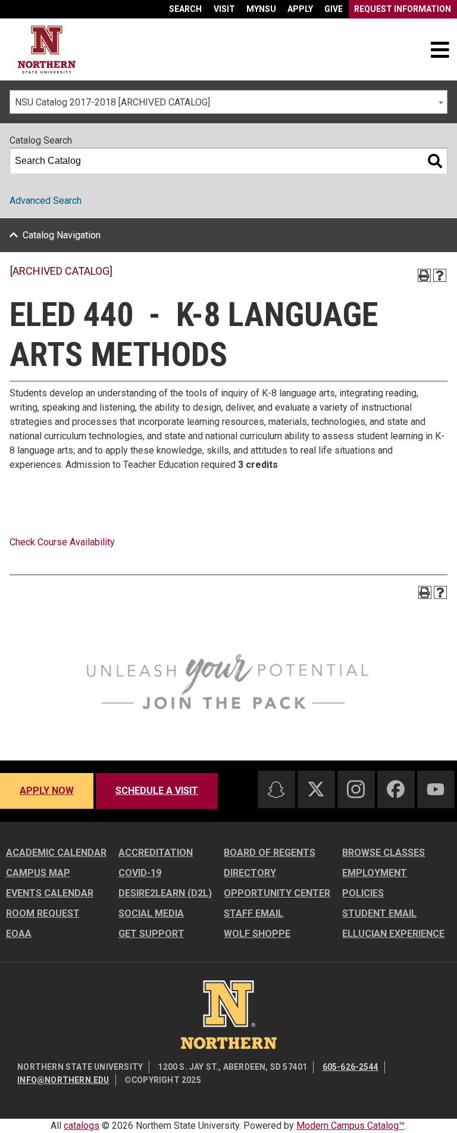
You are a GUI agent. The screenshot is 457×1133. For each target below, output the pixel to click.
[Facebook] (396, 789)
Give (333, 9)
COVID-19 (139, 873)
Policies (363, 893)
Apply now (47, 790)
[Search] (434, 161)
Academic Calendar (56, 852)
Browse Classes (383, 852)
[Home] (46, 49)
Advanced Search (46, 200)
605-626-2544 (350, 1067)
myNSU (261, 9)
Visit (224, 9)
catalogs (81, 1125)
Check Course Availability (62, 542)
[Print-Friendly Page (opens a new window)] (424, 275)
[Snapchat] (276, 790)
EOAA (19, 933)
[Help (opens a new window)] (439, 275)
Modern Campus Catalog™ (350, 1125)
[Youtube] (436, 789)
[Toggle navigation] (439, 49)
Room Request (43, 913)
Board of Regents (269, 852)
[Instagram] (356, 789)
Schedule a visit (156, 790)
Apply (300, 9)
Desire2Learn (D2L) (165, 893)
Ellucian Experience (393, 933)
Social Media (151, 913)
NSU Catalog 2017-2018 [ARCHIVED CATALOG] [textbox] (112, 102)
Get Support (151, 933)
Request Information (402, 9)
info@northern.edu (63, 1080)
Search (185, 9)
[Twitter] (316, 789)
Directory (250, 873)
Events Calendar (49, 893)
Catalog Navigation (62, 235)
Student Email (379, 913)
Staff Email (253, 913)
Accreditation (155, 852)
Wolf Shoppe (257, 933)
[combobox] (228, 102)
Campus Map (38, 873)
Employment (374, 873)
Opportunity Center (277, 893)
